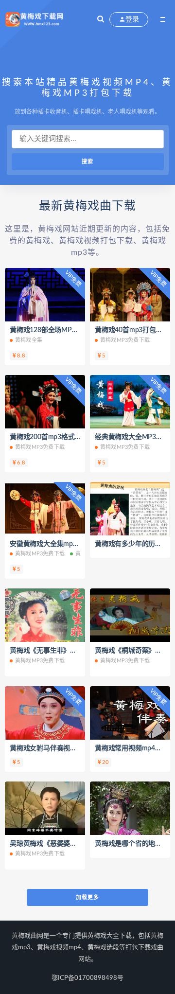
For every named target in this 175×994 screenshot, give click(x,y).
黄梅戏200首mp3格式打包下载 (56, 437)
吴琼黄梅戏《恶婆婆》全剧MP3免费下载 (70, 843)
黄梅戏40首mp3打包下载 (132, 330)
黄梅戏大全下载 (110, 936)
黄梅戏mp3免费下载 (125, 340)
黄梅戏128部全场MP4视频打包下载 (63, 330)
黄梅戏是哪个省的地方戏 (132, 843)
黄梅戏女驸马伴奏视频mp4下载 (57, 748)
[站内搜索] (100, 19)
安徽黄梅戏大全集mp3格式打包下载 (63, 544)
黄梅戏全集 (28, 340)
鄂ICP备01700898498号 (87, 978)
